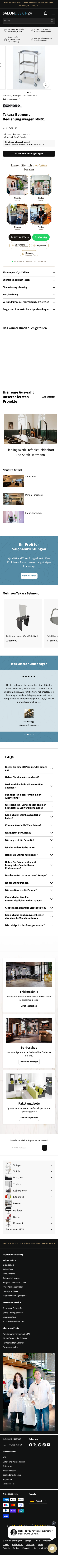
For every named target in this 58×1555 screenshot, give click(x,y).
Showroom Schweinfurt (13, 1308)
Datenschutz (8, 1466)
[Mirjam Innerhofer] (13, 499)
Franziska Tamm (33, 513)
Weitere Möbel (29, 95)
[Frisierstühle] (29, 974)
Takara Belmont (27, 593)
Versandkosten (13, 134)
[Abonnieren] (44, 1148)
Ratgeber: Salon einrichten (14, 1282)
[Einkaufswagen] (45, 13)
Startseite (6, 95)
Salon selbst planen (11, 1278)
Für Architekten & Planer (13, 1342)
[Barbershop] (29, 1030)
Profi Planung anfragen (13, 1286)
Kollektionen (17, 1544)
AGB (4, 1457)
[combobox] (29, 21)
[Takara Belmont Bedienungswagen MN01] (22, 358)
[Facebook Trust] (41, 1526)
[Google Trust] (17, 1526)
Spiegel (28, 1540)
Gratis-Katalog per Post (13, 1312)
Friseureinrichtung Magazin (15, 1295)
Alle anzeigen (48, 396)
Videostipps (8, 1269)
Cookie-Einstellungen (12, 1475)
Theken (6, 1544)
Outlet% (6, 1548)
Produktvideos (9, 1273)
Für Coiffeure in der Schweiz (15, 1338)
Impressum (7, 1479)
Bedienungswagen (10, 99)
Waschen (47, 1540)
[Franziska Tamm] (13, 517)
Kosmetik (26, 1548)
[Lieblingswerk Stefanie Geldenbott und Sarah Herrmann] (30, 429)
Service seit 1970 (41, 1548)
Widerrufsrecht (9, 1470)
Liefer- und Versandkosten (14, 1461)
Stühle (37, 1540)
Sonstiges (17, 95)
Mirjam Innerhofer (34, 495)
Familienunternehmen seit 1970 (16, 1334)
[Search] (52, 21)
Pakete (40, 1544)
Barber (16, 1548)
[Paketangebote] (29, 1086)
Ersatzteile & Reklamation (14, 1321)
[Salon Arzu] (13, 481)
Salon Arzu (30, 476)
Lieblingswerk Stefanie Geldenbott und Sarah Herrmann (30, 452)
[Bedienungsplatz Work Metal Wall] (22, 621)
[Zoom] (46, 85)
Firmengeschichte (10, 1347)
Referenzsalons (9, 1260)
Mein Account (8, 1483)
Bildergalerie (8, 1264)
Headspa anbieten (10, 1291)
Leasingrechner (9, 1317)
